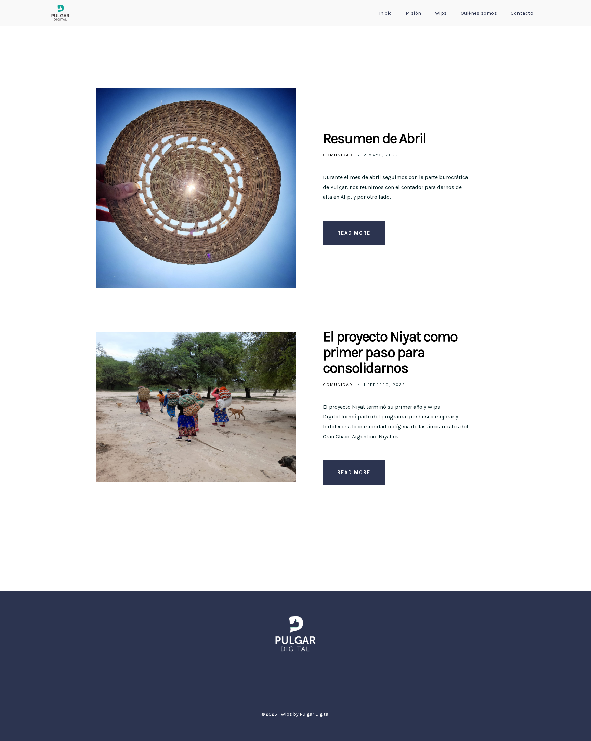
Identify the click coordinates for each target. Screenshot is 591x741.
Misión (413, 13)
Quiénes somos (479, 13)
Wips (441, 13)
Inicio (385, 13)
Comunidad (338, 155)
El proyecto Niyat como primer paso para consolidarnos (390, 352)
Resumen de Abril (374, 138)
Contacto (522, 13)
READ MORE (353, 233)
